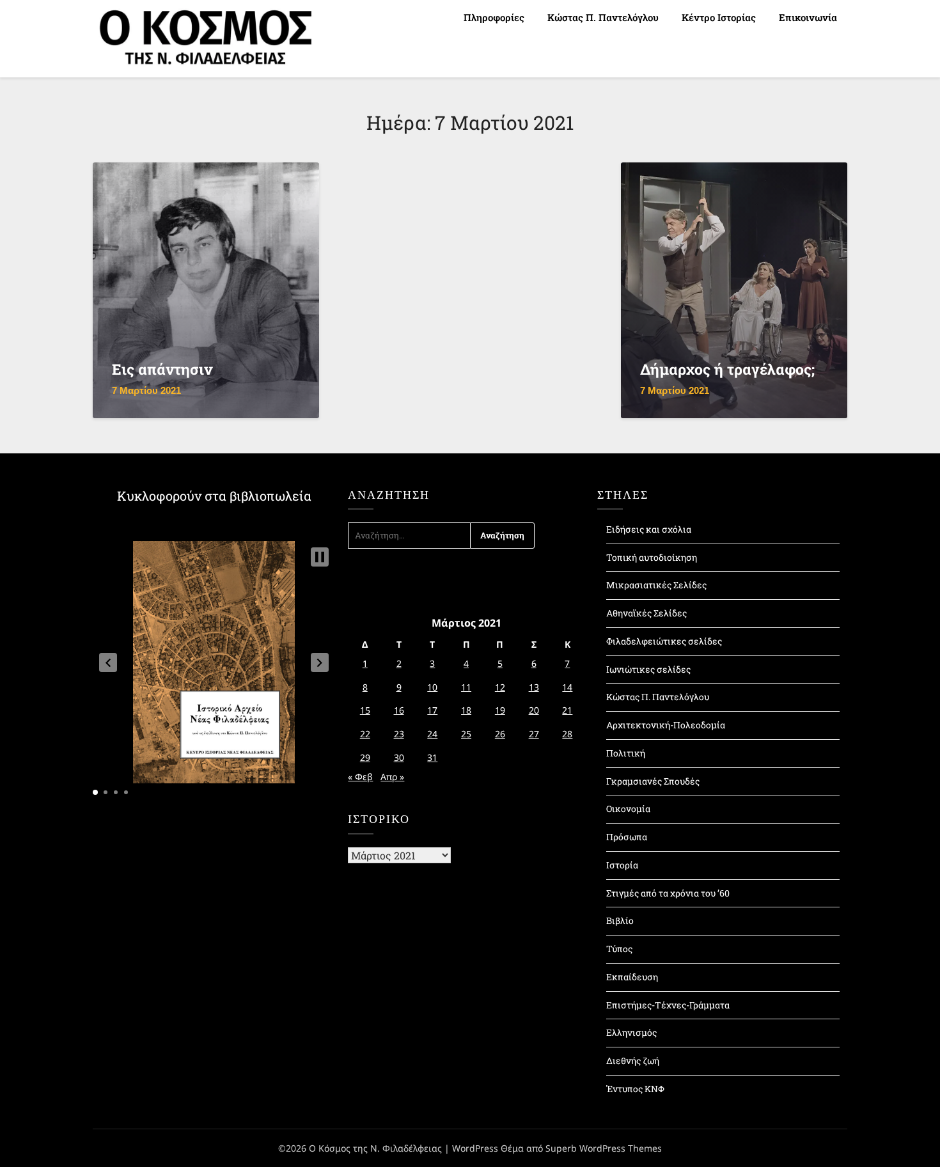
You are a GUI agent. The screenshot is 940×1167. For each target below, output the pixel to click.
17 (432, 710)
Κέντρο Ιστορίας (719, 17)
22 (365, 734)
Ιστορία (622, 865)
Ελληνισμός (631, 1032)
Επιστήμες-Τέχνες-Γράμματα (668, 1005)
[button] (108, 662)
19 (500, 710)
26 (500, 734)
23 (399, 734)
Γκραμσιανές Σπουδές (653, 781)
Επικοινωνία (808, 17)
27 (534, 734)
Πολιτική (625, 753)
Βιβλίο (620, 920)
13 (534, 687)
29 (365, 757)
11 (466, 687)
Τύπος (619, 949)
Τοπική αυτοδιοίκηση (651, 557)
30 (399, 757)
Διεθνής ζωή (632, 1060)
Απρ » (392, 777)
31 (432, 757)
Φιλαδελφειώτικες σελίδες (664, 641)
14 (567, 687)
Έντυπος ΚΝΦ (635, 1089)
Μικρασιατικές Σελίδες (656, 585)
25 (466, 734)
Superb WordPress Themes (603, 1148)
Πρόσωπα (626, 837)
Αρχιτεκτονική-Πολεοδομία (665, 725)
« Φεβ (360, 777)
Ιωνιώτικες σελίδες (648, 669)
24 (432, 734)
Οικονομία (628, 809)
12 (500, 687)
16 (399, 710)
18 (466, 710)
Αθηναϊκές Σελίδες (646, 613)
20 (534, 710)
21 (567, 710)
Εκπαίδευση (632, 977)
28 (567, 734)
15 (365, 710)
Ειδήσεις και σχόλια (648, 529)
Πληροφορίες (494, 17)
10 (432, 687)
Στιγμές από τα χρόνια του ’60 (668, 893)
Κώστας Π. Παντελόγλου (603, 17)
